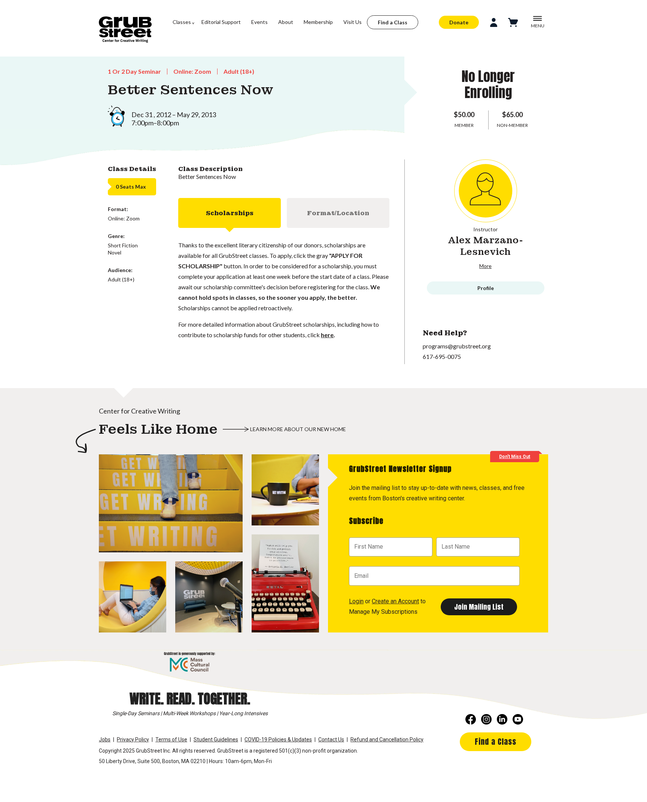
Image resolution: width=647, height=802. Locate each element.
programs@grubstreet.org (457, 346)
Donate (458, 22)
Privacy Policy (133, 739)
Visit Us (352, 22)
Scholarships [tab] (229, 213)
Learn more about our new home (298, 429)
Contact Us (331, 739)
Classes (182, 22)
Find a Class (392, 22)
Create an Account (395, 601)
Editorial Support (221, 22)
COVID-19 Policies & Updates (278, 739)
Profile (485, 288)
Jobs (104, 739)
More (485, 266)
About (285, 22)
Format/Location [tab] (338, 213)
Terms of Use (171, 739)
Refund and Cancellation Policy (386, 739)
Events (259, 22)
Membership (318, 22)
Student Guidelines (216, 739)
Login (356, 601)
